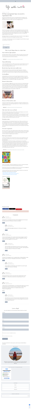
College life (15, 389)
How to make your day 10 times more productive (11, 173)
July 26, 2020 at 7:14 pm (11, 244)
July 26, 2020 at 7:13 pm (11, 226)
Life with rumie (15, 7)
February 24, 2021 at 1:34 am (8, 283)
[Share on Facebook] (5, 209)
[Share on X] (12, 209)
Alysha (6, 254)
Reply (6, 250)
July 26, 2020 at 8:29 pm (8, 255)
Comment (3, 312)
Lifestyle (11, 211)
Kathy (6, 282)
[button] (15, 1)
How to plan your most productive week (9, 172)
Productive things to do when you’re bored (10, 174)
